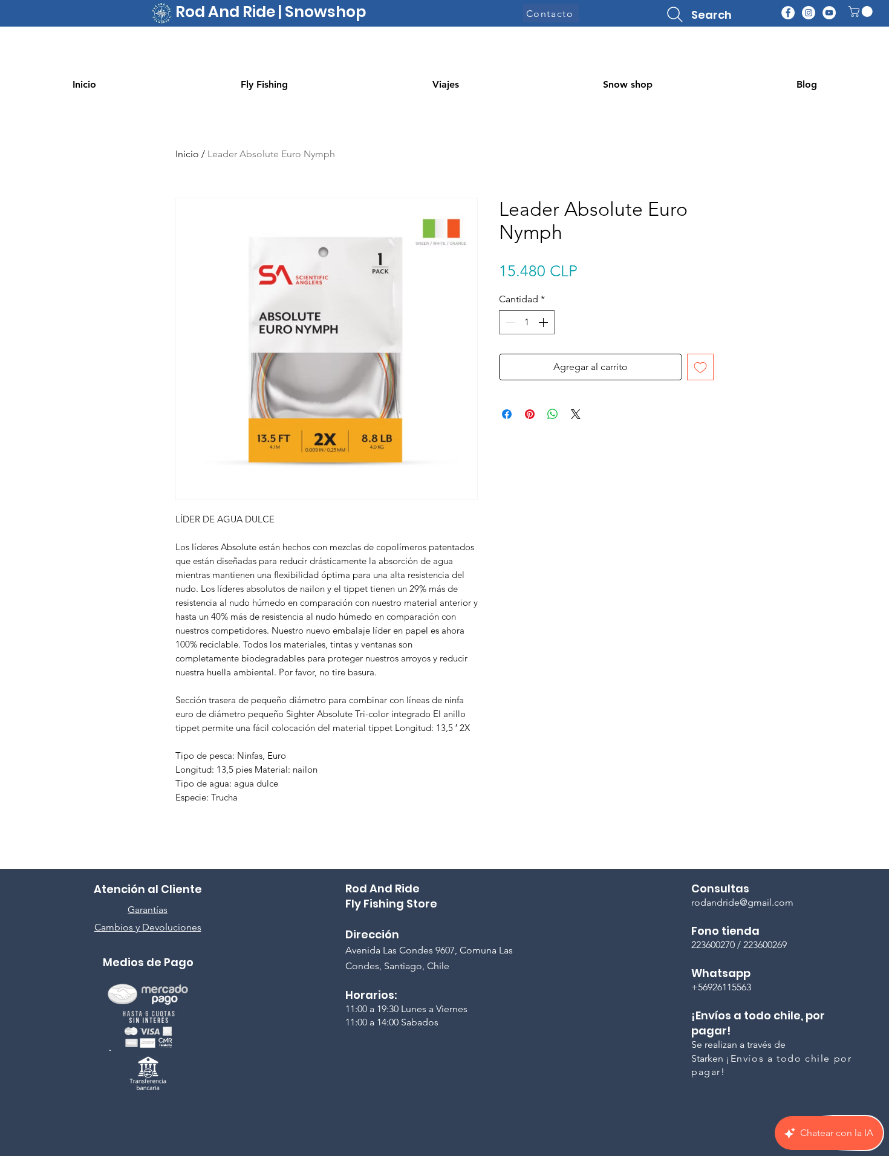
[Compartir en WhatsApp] (552, 414)
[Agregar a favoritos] (700, 367)
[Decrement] (509, 322)
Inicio (187, 154)
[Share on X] (575, 414)
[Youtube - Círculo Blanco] (829, 12)
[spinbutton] (527, 322)
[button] (861, 11)
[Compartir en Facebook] (507, 414)
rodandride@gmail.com (742, 902)
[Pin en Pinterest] (530, 414)
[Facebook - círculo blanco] (788, 12)
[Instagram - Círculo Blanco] (808, 12)
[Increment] (544, 322)
